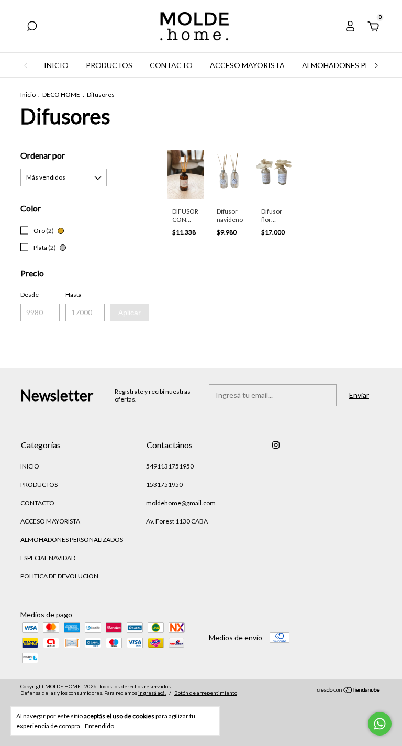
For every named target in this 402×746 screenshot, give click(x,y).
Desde (29, 294)
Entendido (99, 726)
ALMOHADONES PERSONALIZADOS (71, 539)
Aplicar (129, 312)
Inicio (28, 94)
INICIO (56, 65)
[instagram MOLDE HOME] (276, 445)
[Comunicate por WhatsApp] (380, 724)
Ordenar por (42, 155)
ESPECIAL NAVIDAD (47, 558)
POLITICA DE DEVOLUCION (59, 576)
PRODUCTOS (109, 65)
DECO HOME (61, 94)
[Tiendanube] (349, 690)
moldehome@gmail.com (181, 503)
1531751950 (164, 484)
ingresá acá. (152, 692)
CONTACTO (171, 65)
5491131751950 (170, 466)
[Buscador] (31, 27)
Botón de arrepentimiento (205, 692)
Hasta (73, 294)
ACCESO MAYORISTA (247, 65)
